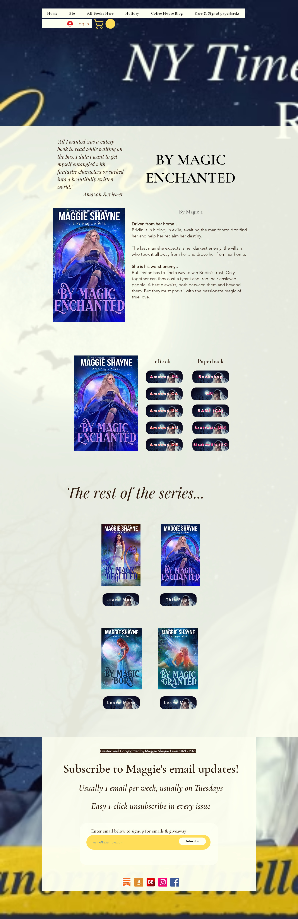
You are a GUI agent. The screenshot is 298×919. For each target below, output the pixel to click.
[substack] (126, 882)
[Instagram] (162, 882)
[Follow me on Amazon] (138, 882)
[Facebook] (174, 882)
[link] (106, 24)
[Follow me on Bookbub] (150, 882)
